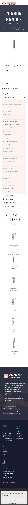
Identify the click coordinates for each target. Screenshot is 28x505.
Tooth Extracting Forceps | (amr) (13, 104)
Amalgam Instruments (10, 138)
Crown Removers (9, 188)
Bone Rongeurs (8, 111)
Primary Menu (25, 3)
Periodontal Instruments (11, 144)
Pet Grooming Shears (9, 206)
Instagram (5, 451)
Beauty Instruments (9, 195)
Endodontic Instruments (11, 158)
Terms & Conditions (20, 435)
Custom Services (19, 436)
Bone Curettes (8, 118)
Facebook (5, 453)
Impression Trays (9, 168)
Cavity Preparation (9, 181)
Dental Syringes (9, 165)
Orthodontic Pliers (9, 128)
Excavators (7, 178)
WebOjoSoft (13, 482)
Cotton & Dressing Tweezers (12, 121)
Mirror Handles (8, 155)
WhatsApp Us (14, 500)
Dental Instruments (8, 97)
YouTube (5, 449)
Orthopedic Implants (9, 203)
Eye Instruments (8, 199)
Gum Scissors (8, 134)
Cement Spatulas (9, 151)
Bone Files (7, 114)
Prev (5, 74)
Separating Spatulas (10, 161)
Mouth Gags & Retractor (11, 141)
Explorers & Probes (9, 185)
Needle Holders (8, 131)
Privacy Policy (18, 433)
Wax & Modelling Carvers (11, 171)
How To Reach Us (19, 438)
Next (23, 74)
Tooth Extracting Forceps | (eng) (13, 101)
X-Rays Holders (8, 192)
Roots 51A (14, 310)
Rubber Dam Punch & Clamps (12, 124)
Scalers (6, 175)
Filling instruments (10, 148)
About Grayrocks (19, 431)
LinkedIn (5, 454)
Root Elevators (8, 107)
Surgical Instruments (9, 94)
